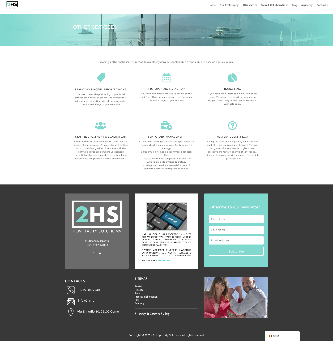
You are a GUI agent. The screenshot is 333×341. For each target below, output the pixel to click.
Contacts (322, 5)
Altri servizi (249, 5)
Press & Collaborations (274, 5)
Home (212, 5)
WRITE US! (164, 260)
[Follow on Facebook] (93, 253)
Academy (307, 5)
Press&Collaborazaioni (146, 296)
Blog (294, 5)
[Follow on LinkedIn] (99, 253)
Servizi (138, 286)
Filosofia (139, 290)
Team (137, 293)
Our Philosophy (229, 5)
